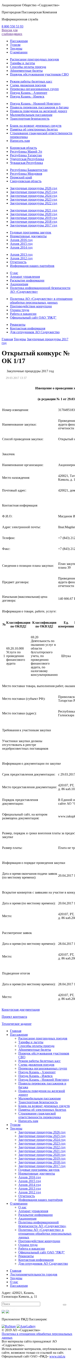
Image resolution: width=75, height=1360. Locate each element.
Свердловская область (25, 181)
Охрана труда (19, 310)
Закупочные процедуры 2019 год (33, 218)
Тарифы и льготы (22, 63)
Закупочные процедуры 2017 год (33, 225)
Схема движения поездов (28, 85)
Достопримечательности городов (33, 1274)
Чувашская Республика (26, 163)
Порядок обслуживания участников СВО (39, 74)
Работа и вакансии (23, 313)
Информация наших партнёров (32, 266)
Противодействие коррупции (31, 306)
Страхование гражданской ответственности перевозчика (39, 1115)
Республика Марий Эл (26, 151)
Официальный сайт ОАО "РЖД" (33, 317)
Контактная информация (27, 328)
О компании (19, 52)
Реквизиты (17, 324)
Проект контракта (14, 1016)
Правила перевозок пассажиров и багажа (39, 107)
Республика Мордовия (26, 173)
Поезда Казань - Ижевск (27, 96)
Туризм (15, 45)
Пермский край (21, 177)
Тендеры (16, 48)
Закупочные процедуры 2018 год (33, 221)
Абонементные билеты (26, 70)
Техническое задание (16, 1024)
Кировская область (23, 148)
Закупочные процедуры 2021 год (33, 210)
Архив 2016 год (21, 240)
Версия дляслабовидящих (12, 32)
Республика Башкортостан (29, 170)
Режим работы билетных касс (31, 81)
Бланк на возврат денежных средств (35, 125)
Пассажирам (19, 41)
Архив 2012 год (21, 258)
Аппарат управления (25, 276)
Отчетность (18, 262)
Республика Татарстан (26, 155)
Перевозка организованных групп (34, 89)
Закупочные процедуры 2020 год (33, 214)
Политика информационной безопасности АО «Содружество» (42, 1224)
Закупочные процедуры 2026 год (33, 188)
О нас (14, 273)
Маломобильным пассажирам (31, 115)
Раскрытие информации (27, 280)
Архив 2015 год (21, 243)
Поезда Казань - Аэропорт (28, 92)
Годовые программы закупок (30, 232)
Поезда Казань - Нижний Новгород (35, 103)
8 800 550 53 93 (12, 26)
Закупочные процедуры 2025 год (33, 192)
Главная (7, 339)
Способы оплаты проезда (28, 67)
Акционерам (19, 284)
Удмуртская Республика (27, 159)
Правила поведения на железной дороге (38, 111)
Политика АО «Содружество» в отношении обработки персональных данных (41, 300)
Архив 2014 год (21, 247)
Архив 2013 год (21, 254)
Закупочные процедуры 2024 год (33, 195)
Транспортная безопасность (29, 118)
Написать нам (20, 140)
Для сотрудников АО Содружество (35, 332)
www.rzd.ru (57, 1356)
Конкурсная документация (21, 1009)
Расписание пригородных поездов (34, 59)
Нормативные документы (28, 236)
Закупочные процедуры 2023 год (33, 199)
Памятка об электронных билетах (34, 129)
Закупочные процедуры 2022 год (33, 203)
